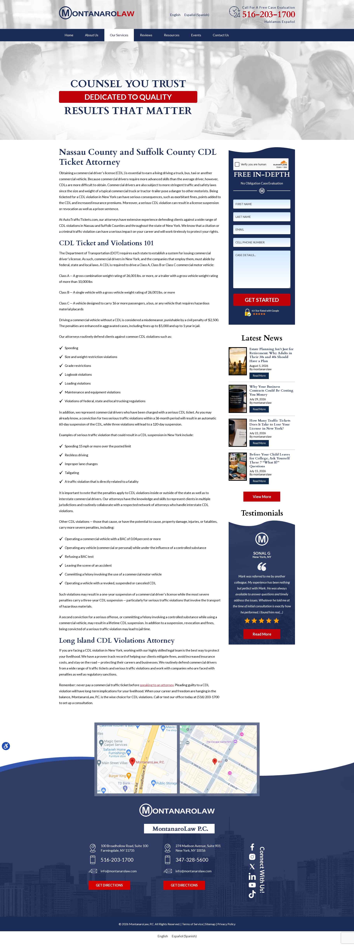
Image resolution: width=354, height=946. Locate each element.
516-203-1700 (268, 14)
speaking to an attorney (156, 685)
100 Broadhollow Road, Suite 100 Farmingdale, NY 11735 (124, 848)
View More (262, 496)
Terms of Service (192, 924)
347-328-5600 (192, 860)
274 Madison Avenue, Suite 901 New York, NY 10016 (198, 848)
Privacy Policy (226, 924)
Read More (261, 376)
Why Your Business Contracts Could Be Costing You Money (271, 390)
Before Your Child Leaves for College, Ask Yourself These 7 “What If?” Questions (269, 460)
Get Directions (109, 885)
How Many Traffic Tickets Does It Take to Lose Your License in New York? (269, 424)
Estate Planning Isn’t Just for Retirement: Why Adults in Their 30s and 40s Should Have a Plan (271, 355)
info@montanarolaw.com (119, 871)
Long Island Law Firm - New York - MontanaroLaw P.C (96, 12)
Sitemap (210, 924)
